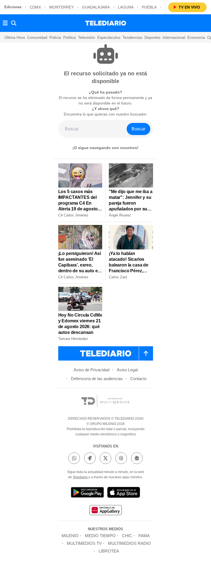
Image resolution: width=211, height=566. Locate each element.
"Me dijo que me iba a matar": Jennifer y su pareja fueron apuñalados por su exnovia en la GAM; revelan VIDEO (130, 206)
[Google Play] (87, 493)
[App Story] (123, 493)
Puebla (149, 7)
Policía (55, 37)
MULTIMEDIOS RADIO (129, 543)
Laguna (126, 7)
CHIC (127, 535)
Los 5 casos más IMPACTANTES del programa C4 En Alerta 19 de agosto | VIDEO (79, 203)
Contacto (138, 378)
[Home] (106, 23)
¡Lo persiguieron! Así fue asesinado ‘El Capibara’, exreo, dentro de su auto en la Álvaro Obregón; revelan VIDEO (79, 268)
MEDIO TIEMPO (100, 535)
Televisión (86, 37)
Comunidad (37, 37)
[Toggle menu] (5, 23)
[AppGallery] (105, 510)
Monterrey (61, 7)
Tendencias (132, 37)
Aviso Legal (127, 369)
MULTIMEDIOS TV (84, 543)
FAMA (144, 535)
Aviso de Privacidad (91, 369)
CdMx (35, 7)
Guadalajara (96, 7)
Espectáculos (108, 37)
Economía (196, 37)
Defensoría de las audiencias (97, 378)
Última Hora (14, 37)
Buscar (138, 129)
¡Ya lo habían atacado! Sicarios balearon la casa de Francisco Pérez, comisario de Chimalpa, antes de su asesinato (128, 270)
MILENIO (70, 535)
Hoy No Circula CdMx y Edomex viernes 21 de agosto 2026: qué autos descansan (80, 324)
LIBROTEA (109, 551)
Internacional (174, 37)
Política (69, 37)
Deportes (152, 37)
